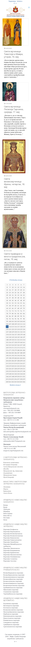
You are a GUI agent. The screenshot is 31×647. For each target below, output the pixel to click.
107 (10, 324)
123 (15, 329)
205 (10, 361)
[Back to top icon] (27, 644)
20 (21, 290)
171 (13, 348)
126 (24, 329)
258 (21, 379)
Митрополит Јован (9, 475)
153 (21, 340)
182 (24, 350)
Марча (5, 489)
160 (21, 342)
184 (10, 353)
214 (15, 363)
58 (10, 306)
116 (15, 327)
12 (18, 287)
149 (10, 340)
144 (15, 337)
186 (15, 353)
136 (13, 335)
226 (10, 369)
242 (15, 374)
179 (15, 350)
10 (13, 287)
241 (13, 374)
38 (13, 298)
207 (15, 361)
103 (18, 321)
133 (24, 332)
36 (7, 298)
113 (7, 327)
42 (24, 298)
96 (18, 319)
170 (10, 348)
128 (10, 332)
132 (21, 332)
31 (13, 295)
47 (18, 300)
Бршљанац (7, 491)
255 (13, 379)
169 (7, 348)
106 (7, 324)
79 (10, 314)
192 (13, 355)
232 (7, 371)
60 (15, 306)
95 (15, 319)
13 (21, 287)
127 (7, 332)
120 (7, 329)
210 (24, 361)
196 (24, 355)
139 (21, 335)
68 (18, 308)
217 (24, 363)
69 (21, 308)
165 (15, 345)
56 (24, 303)
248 (13, 376)
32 (15, 295)
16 (10, 290)
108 (13, 324)
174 (21, 348)
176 (7, 350)
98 (24, 319)
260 (7, 382)
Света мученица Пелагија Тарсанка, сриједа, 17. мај (13, 109)
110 (18, 324)
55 (21, 303)
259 (24, 379)
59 (13, 306)
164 (13, 345)
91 (24, 316)
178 (13, 350)
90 (21, 316)
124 (18, 329)
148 (7, 340)
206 (13, 361)
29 (7, 295)
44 (10, 300)
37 (10, 298)
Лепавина (6, 487)
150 (13, 340)
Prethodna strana (16, 280)
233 (10, 371)
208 (18, 361)
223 (21, 366)
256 (15, 379)
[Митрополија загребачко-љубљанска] (15, 11)
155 (7, 342)
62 (21, 306)
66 (13, 308)
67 (15, 308)
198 (10, 358)
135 (10, 335)
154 (24, 340)
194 (18, 355)
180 (18, 350)
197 (7, 358)
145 (18, 337)
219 (10, 366)
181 (21, 350)
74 (15, 311)
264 (18, 382)
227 (13, 369)
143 (13, 337)
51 (10, 303)
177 (10, 350)
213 (13, 363)
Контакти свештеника (11, 462)
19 (18, 290)
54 (18, 303)
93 (10, 319)
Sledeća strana (15, 385)
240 (10, 374)
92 (7, 319)
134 (7, 335)
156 (10, 342)
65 (10, 308)
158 (15, 342)
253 (7, 379)
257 (18, 379)
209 (21, 361)
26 (18, 293)
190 (7, 355)
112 (24, 324)
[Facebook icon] (14, 3)
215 (18, 363)
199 (13, 358)
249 (15, 376)
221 (15, 366)
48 (21, 300)
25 (15, 293)
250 (18, 376)
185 (13, 353)
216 (21, 363)
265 (21, 382)
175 (24, 348)
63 (24, 306)
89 (18, 316)
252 (24, 376)
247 (10, 376)
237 (21, 371)
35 (24, 295)
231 (24, 369)
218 (7, 366)
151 (15, 340)
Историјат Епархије (10, 465)
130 (15, 332)
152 (18, 340)
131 (18, 332)
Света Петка (7, 493)
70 (24, 308)
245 (24, 374)
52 (13, 303)
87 (13, 316)
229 (18, 369)
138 (18, 335)
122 (13, 329)
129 (13, 332)
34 (21, 295)
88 (15, 316)
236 (18, 371)
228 (15, 369)
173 (18, 348)
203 (24, 358)
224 (24, 366)
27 (21, 293)
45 (13, 300)
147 (24, 337)
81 (15, 314)
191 (10, 355)
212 (10, 363)
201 (18, 358)
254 (10, 379)
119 (24, 327)
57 (7, 306)
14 (24, 287)
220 (13, 366)
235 (15, 371)
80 (13, 314)
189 (24, 353)
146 (21, 337)
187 (18, 353)
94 (13, 319)
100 (10, 321)
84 (24, 314)
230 (21, 369)
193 (15, 355)
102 (15, 321)
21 (24, 290)
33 (18, 295)
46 (15, 300)
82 (18, 314)
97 (21, 319)
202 (21, 358)
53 (15, 303)
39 (15, 298)
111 (21, 324)
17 (13, 290)
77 (24, 311)
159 (18, 342)
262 (13, 382)
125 (21, 329)
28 (24, 293)
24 (13, 293)
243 (18, 374)
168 (24, 345)
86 (10, 316)
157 (13, 342)
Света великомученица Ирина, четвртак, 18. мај (14, 182)
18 (15, 290)
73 (13, 311)
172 (15, 348)
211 (7, 363)
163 (10, 345)
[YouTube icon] (16, 3)
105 (24, 321)
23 (10, 293)
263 (15, 382)
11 (15, 287)
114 (10, 327)
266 (24, 382)
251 (21, 376)
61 (18, 306)
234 (13, 371)
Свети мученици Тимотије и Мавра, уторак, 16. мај (13, 54)
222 (18, 366)
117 (18, 327)
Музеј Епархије (8, 477)
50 (7, 303)
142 (10, 337)
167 (21, 345)
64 (7, 308)
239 (7, 374)
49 (24, 300)
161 (24, 342)
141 (7, 337)
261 (10, 382)
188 (21, 353)
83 (21, 314)
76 (21, 311)
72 (10, 311)
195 (21, 355)
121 (10, 329)
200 (15, 358)
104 (21, 321)
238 (24, 371)
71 (7, 311)
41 (21, 298)
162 (7, 345)
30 (10, 295)
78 (7, 314)
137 (15, 335)
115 (13, 327)
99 (7, 321)
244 (21, 374)
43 (7, 300)
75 (18, 311)
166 (18, 345)
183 (7, 353)
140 (24, 335)
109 (15, 324)
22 (7, 293)
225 (7, 369)
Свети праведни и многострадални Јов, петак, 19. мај (14, 256)
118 (21, 327)
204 (7, 361)
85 (7, 316)
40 (18, 298)
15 (7, 290)
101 (13, 321)
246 (7, 376)
